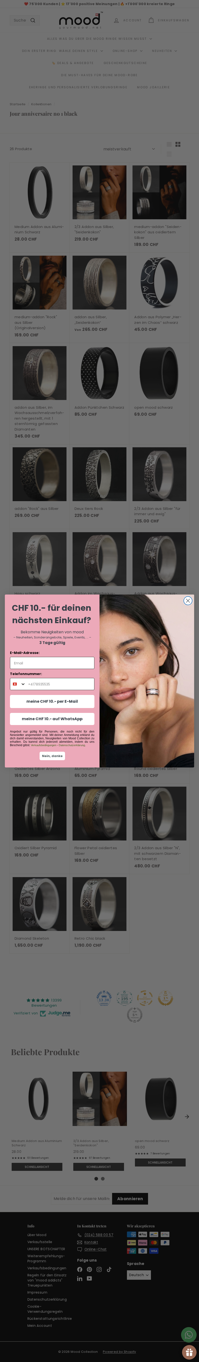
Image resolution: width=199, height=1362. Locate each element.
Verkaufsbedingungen (43, 745)
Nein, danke (52, 756)
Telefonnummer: (26, 673)
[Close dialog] (188, 600)
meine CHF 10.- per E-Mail (52, 701)
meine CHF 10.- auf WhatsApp (52, 719)
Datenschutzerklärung (72, 745)
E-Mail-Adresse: (25, 652)
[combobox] (18, 684)
